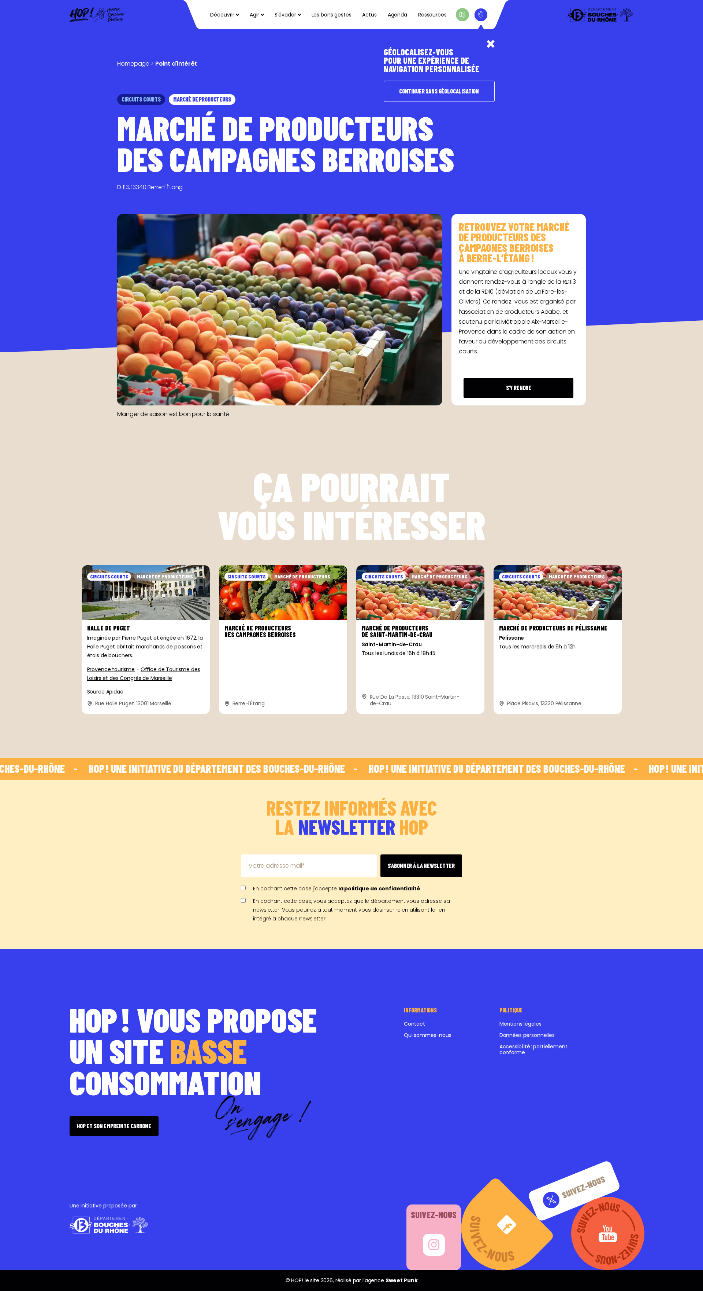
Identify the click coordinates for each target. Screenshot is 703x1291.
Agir (254, 14)
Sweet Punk (402, 1280)
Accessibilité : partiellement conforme (533, 1049)
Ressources (432, 14)
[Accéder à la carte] (462, 14)
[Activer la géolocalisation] (481, 14)
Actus (369, 14)
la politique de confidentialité (379, 888)
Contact (414, 1023)
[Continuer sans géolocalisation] (491, 44)
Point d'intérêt (176, 63)
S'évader (285, 14)
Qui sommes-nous (427, 1035)
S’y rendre (518, 387)
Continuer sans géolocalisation (439, 91)
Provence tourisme (111, 669)
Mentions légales (520, 1023)
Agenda (397, 14)
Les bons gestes (332, 14)
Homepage (133, 63)
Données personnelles (527, 1035)
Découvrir (222, 14)
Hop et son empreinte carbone (114, 1125)
